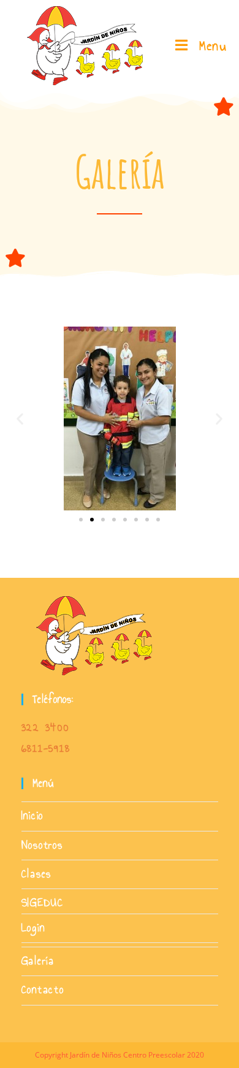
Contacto (42, 990)
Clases (36, 874)
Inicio (32, 816)
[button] (20, 418)
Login (33, 928)
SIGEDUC (42, 903)
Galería (38, 961)
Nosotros (42, 845)
